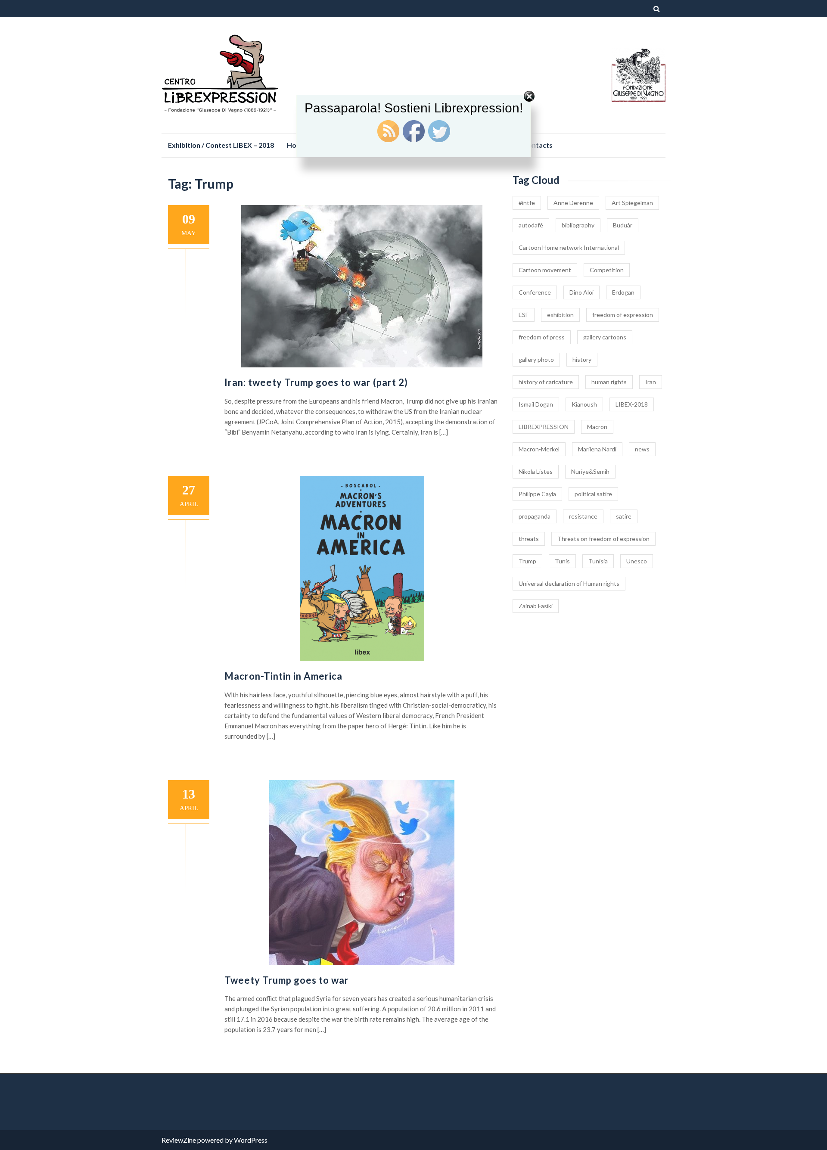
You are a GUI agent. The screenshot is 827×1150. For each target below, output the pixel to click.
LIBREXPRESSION (544, 426)
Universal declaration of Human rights (569, 583)
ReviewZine (179, 1140)
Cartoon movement (545, 270)
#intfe (527, 202)
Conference (535, 292)
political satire (593, 493)
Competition (607, 270)
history (581, 359)
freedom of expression (622, 314)
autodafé (531, 225)
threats (529, 538)
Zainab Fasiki (536, 605)
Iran (650, 381)
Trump (527, 561)
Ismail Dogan (536, 404)
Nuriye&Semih (590, 471)
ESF (524, 314)
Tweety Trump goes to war (286, 980)
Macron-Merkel (539, 449)
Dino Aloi (581, 292)
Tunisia (598, 561)
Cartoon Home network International (569, 247)
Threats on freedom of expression (603, 538)
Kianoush (584, 404)
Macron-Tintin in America (283, 676)
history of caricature (546, 381)
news (642, 449)
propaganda (534, 516)
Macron (597, 426)
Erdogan (623, 292)
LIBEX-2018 (632, 404)
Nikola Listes (536, 471)
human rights (609, 381)
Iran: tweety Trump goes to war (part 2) (316, 382)
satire (623, 516)
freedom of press (542, 337)
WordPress (250, 1140)
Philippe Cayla (537, 493)
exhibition (560, 314)
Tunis (562, 561)
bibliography (578, 225)
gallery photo (536, 359)
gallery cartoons (604, 337)
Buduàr (622, 225)
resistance (583, 516)
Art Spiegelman (632, 202)
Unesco (636, 561)
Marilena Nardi (597, 449)
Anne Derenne (573, 202)
